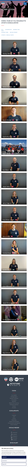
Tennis (14, 418)
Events (14, 406)
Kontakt (14, 407)
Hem (2, 15)
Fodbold (14, 415)
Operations (4, 32)
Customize (4, 460)
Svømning (14, 420)
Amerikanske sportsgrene (14, 423)
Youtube (15, 439)
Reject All (4, 464)
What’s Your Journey (14, 403)
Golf (14, 416)
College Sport (14, 396)
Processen (14, 399)
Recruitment (14, 32)
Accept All (4, 457)
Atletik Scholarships (14, 421)
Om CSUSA (14, 395)
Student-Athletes (14, 398)
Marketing (16, 29)
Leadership (8, 29)
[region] (14, 456)
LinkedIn (15, 434)
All (2, 29)
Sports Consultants (7, 35)
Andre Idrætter (14, 424)
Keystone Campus (14, 404)
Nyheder (14, 401)
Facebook (14, 432)
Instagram (14, 436)
